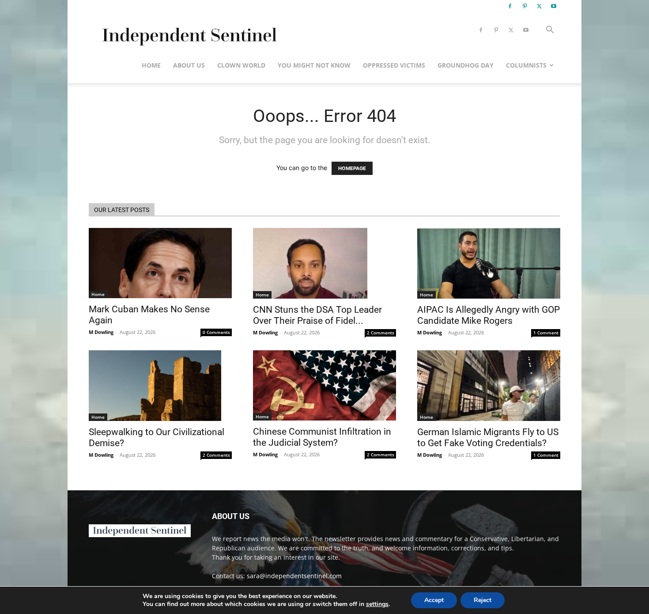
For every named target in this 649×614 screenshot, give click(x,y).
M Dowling (101, 332)
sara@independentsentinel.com (294, 576)
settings (377, 604)
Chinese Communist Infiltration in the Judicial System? (322, 437)
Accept (434, 600)
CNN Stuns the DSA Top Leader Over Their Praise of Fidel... (317, 315)
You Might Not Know (314, 65)
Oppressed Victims (394, 65)
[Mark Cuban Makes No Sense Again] (160, 263)
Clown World (241, 65)
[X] (539, 6)
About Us (189, 65)
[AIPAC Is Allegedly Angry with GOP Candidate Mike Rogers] (488, 263)
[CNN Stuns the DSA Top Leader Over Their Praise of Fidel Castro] (324, 263)
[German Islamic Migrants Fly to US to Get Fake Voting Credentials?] (488, 385)
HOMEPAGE (352, 168)
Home (151, 65)
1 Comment (545, 333)
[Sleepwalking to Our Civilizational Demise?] (160, 385)
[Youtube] (553, 6)
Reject (482, 600)
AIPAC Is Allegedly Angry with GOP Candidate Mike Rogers (488, 315)
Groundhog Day (466, 65)
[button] (549, 31)
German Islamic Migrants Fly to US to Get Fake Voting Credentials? (487, 437)
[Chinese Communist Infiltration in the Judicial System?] (324, 385)
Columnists (526, 65)
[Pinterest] (524, 6)
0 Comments (216, 332)
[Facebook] (510, 6)
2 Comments (380, 333)
